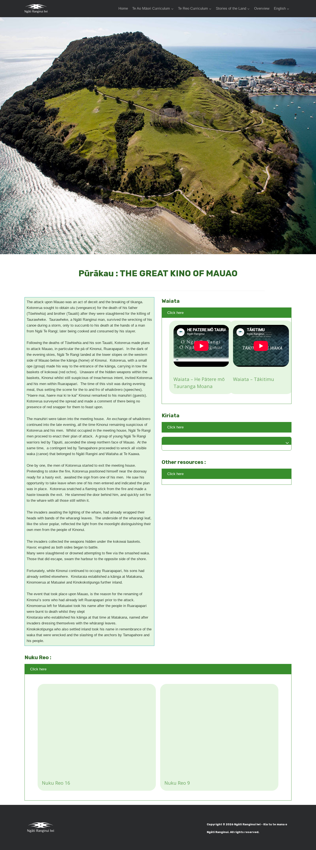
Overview (261, 8)
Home (123, 8)
